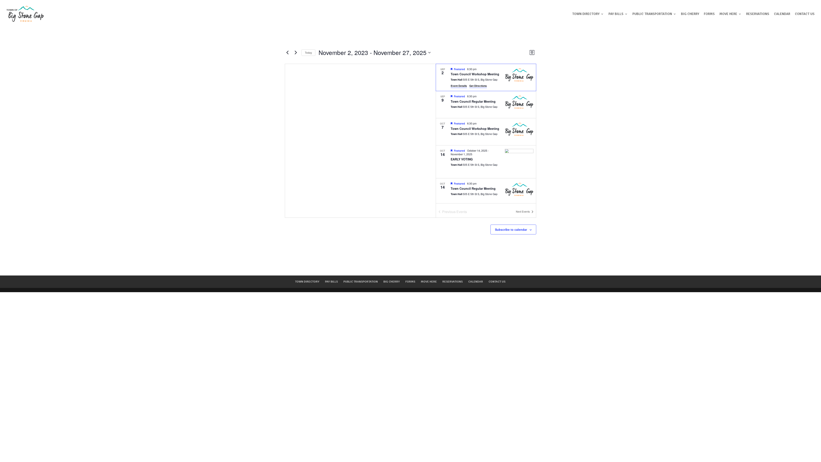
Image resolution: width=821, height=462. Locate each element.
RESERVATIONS (757, 14)
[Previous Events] (287, 52)
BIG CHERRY (690, 14)
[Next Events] (295, 52)
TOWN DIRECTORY (586, 14)
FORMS (709, 14)
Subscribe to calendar (511, 229)
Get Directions (478, 86)
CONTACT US (805, 14)
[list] (486, 133)
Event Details (459, 86)
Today (308, 52)
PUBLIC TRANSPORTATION (652, 14)
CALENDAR (782, 14)
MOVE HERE (728, 14)
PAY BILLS (615, 14)
